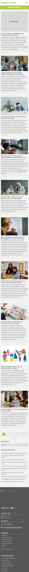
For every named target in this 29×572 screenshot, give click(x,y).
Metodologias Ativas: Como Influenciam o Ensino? (13, 479)
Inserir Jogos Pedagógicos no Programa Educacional (13, 453)
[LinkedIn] (11, 524)
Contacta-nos (6, 516)
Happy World (4, 570)
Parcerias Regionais (6, 541)
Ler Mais (22, 49)
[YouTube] (8, 524)
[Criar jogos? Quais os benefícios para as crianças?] (14, 106)
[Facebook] (2, 524)
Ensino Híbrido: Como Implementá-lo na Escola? (12, 481)
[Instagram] (5, 524)
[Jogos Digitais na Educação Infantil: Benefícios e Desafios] (14, 63)
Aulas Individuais (5, 560)
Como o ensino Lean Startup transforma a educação (13, 476)
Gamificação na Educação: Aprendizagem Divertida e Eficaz (14, 462)
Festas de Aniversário (6, 564)
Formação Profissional (7, 566)
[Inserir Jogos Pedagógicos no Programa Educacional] (14, 21)
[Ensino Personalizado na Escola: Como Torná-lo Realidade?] (14, 270)
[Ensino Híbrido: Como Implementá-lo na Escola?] (14, 399)
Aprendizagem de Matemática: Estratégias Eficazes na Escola (14, 469)
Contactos (4, 545)
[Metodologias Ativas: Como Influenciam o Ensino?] (14, 355)
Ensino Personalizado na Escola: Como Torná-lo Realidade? (12, 473)
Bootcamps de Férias (6, 562)
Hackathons (4, 568)
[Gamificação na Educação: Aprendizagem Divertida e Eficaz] (14, 146)
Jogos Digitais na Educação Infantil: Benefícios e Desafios (12, 456)
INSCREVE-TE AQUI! (6, 518)
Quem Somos (4, 535)
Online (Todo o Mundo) (7, 543)
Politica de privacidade (7, 549)
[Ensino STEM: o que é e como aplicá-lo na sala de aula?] (14, 187)
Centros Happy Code (6, 539)
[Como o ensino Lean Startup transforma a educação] (14, 311)
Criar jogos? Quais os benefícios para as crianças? (13, 459)
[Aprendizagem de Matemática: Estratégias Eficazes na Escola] (14, 226)
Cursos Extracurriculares (8, 558)
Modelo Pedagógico (6, 537)
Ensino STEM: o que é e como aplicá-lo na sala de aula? (14, 466)
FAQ (2, 547)
